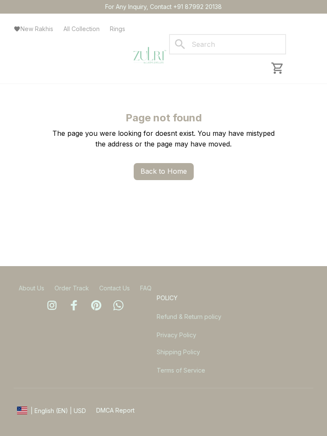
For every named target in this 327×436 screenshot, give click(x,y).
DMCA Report (115, 410)
